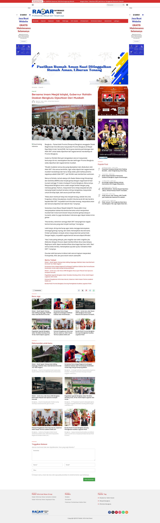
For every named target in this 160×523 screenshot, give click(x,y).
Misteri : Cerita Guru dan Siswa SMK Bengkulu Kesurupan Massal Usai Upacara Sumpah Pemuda (69, 271)
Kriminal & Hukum (96, 21)
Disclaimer (68, 499)
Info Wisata (74, 21)
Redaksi (67, 497)
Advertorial (107, 21)
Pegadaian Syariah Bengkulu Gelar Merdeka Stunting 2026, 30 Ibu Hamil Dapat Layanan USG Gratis (69, 276)
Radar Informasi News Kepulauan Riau (43, 499)
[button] (123, 4)
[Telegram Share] (90, 290)
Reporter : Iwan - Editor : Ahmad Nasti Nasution (47, 101)
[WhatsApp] (123, 512)
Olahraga (65, 21)
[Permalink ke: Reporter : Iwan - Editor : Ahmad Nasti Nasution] (33, 102)
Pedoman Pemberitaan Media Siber (75, 502)
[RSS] (126, 512)
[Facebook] (109, 512)
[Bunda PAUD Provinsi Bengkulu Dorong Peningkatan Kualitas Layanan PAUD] (85, 324)
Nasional (51, 21)
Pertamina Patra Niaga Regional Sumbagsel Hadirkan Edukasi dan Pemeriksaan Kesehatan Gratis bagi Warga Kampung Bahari (69, 267)
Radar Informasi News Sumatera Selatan (44, 497)
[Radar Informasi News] (48, 13)
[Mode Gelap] (127, 4)
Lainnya (116, 21)
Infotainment (84, 21)
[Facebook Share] (79, 290)
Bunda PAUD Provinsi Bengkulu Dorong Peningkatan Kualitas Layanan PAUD (68, 283)
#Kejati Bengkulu (105, 501)
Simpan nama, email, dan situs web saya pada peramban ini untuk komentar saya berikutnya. (61, 475)
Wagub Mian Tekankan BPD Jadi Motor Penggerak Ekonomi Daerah (77, 1)
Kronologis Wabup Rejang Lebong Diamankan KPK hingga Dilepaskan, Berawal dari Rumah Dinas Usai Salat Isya (115, 183)
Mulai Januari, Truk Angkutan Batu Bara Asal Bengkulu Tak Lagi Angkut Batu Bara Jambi (115, 203)
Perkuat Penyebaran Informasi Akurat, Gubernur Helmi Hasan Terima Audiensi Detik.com (69, 280)
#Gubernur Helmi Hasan (107, 498)
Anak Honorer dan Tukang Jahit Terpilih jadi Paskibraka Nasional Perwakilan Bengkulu (114, 196)
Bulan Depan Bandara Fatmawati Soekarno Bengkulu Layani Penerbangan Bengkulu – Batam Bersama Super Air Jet (115, 176)
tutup (29, 8)
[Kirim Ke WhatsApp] (93, 290)
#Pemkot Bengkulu (105, 504)
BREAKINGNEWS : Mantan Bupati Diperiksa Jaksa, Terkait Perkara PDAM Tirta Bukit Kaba (115, 189)
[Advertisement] (80, 37)
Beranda (35, 21)
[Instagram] (119, 512)
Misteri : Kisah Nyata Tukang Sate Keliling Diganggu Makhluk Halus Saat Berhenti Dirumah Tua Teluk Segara (69, 263)
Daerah (43, 21)
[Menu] (33, 4)
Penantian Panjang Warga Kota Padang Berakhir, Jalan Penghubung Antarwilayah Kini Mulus (115, 170)
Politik (58, 21)
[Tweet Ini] (82, 290)
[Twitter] (112, 512)
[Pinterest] (116, 512)
